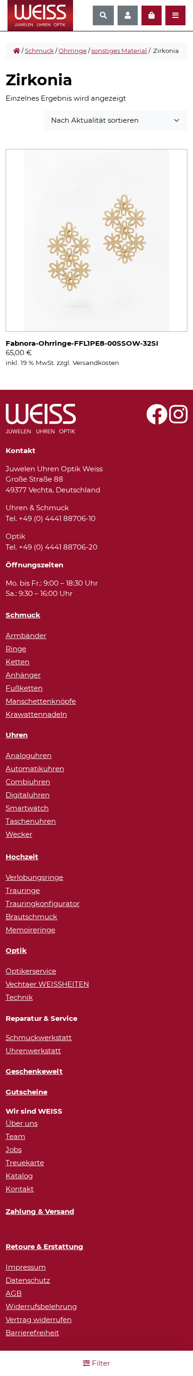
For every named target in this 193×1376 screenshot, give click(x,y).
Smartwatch (27, 807)
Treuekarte (25, 1162)
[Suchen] (103, 16)
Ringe (16, 648)
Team (15, 1136)
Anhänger (23, 674)
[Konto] (128, 16)
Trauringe (23, 890)
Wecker (19, 834)
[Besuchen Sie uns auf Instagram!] (178, 419)
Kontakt (20, 1188)
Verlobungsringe (34, 877)
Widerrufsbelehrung (41, 1306)
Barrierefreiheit (32, 1332)
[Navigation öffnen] (175, 16)
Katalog (19, 1175)
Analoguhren (29, 755)
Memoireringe (30, 929)
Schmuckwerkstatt (39, 1037)
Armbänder (26, 635)
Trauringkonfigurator (43, 903)
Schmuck (39, 50)
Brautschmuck (31, 916)
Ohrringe (73, 50)
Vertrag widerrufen (39, 1319)
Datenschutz (28, 1280)
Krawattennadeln (36, 714)
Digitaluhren (28, 794)
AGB (14, 1293)
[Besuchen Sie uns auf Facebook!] (156, 419)
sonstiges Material (119, 50)
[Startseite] (16, 51)
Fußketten (24, 688)
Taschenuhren (31, 821)
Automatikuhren (35, 768)
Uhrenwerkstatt (33, 1050)
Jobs (14, 1149)
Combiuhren (28, 781)
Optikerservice (31, 971)
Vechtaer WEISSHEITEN (47, 984)
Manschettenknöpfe (41, 701)
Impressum (26, 1267)
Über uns (21, 1123)
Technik (19, 997)
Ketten (18, 661)
